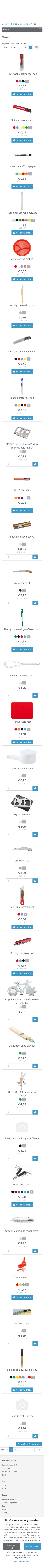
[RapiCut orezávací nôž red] (18, 914)
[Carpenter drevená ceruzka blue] (26, 220)
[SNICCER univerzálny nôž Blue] (22, 359)
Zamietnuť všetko (11, 1546)
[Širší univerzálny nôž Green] (26, 127)
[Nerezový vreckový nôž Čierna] (20, 1146)
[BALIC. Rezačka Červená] (18, 498)
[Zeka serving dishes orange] (25, 266)
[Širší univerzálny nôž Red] (14, 127)
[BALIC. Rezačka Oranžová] (15, 498)
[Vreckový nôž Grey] (20, 868)
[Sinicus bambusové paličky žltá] (17, 1377)
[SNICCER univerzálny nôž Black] (15, 359)
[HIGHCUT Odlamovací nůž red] (17, 81)
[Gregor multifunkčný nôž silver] (20, 1238)
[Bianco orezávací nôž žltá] (18, 405)
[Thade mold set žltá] (20, 1285)
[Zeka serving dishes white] (18, 266)
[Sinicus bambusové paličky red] (29, 1377)
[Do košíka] (35, 464)
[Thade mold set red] (17, 1285)
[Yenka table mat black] (22, 729)
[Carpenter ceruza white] (11, 220)
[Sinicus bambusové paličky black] (11, 1377)
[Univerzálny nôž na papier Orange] (26, 174)
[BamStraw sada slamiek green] (20, 1053)
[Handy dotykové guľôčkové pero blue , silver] (25, 636)
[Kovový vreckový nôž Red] (17, 961)
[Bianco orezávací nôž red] (25, 405)
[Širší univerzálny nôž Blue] (17, 127)
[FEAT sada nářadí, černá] (12, 1192)
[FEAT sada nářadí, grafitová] (18, 1192)
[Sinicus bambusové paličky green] (14, 1377)
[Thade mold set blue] (23, 1285)
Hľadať (6, 29)
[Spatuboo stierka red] (20, 1423)
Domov (5, 24)
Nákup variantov (23, 94)
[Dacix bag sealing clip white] (20, 775)
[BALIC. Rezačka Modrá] (22, 498)
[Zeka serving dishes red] (15, 266)
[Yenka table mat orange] (18, 729)
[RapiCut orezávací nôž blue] (22, 914)
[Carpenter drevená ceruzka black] (17, 220)
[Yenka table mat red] (15, 729)
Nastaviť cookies (22, 1561)
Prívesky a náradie (19, 24)
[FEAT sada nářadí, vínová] (15, 1192)
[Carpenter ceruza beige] (14, 220)
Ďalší (38, 1449)
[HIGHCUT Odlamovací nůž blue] (20, 81)
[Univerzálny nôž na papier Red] (23, 174)
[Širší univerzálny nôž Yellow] (23, 127)
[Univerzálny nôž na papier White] (14, 174)
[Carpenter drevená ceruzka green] (20, 220)
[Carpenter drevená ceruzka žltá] (29, 220)
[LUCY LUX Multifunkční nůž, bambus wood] (20, 1099)
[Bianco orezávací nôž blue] (15, 405)
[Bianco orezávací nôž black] (22, 405)
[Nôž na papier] (20, 1331)
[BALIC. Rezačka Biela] (25, 498)
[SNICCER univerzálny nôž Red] (18, 359)
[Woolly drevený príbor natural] (20, 313)
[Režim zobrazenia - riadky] (36, 47)
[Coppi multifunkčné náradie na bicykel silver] (20, 1007)
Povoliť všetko (32, 1546)
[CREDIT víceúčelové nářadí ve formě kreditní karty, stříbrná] (20, 451)
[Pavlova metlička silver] (20, 683)
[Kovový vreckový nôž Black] (23, 961)
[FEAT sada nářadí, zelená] (28, 1192)
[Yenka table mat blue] (25, 729)
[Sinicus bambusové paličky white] (26, 1377)
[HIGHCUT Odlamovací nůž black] (23, 81)
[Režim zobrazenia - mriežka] (30, 47)
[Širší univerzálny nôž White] (20, 127)
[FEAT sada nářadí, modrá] (25, 1192)
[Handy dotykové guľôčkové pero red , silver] (22, 636)
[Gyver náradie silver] (20, 822)
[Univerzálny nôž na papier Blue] (17, 174)
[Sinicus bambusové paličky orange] (20, 1377)
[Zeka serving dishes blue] (22, 266)
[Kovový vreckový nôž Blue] (20, 961)
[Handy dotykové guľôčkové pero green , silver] (15, 636)
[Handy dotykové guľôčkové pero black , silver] (18, 636)
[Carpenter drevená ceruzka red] (23, 220)
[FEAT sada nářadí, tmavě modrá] (22, 1192)
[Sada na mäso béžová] (20, 544)
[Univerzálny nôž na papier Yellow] (20, 174)
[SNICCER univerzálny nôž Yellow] (25, 359)
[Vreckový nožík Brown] (20, 590)
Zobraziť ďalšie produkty (29, 1444)
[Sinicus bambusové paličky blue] (23, 1377)
